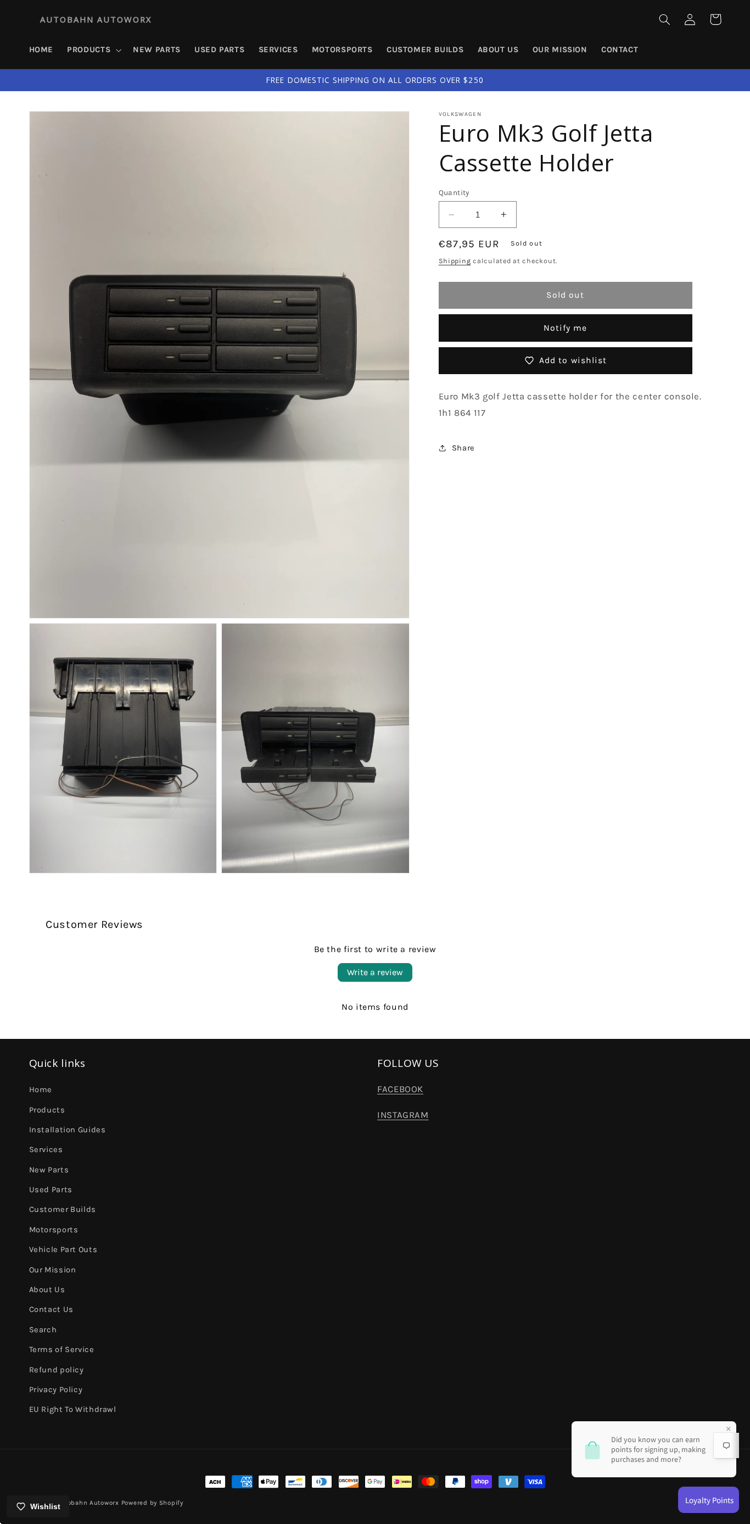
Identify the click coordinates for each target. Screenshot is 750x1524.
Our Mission (52, 1270)
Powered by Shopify (152, 1502)
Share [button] (463, 447)
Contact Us (51, 1309)
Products (47, 1110)
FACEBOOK (400, 1089)
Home (41, 1089)
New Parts (49, 1170)
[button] (93, 50)
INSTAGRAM (403, 1115)
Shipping (455, 261)
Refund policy (56, 1370)
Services (46, 1149)
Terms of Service (61, 1349)
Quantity (454, 191)
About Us (47, 1289)
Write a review (375, 972)
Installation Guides (67, 1129)
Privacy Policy (56, 1389)
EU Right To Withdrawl (72, 1409)
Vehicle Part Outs (63, 1249)
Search (43, 1329)
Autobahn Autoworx (87, 1502)
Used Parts (50, 1189)
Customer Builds (62, 1209)
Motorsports (54, 1229)
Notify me (565, 327)
